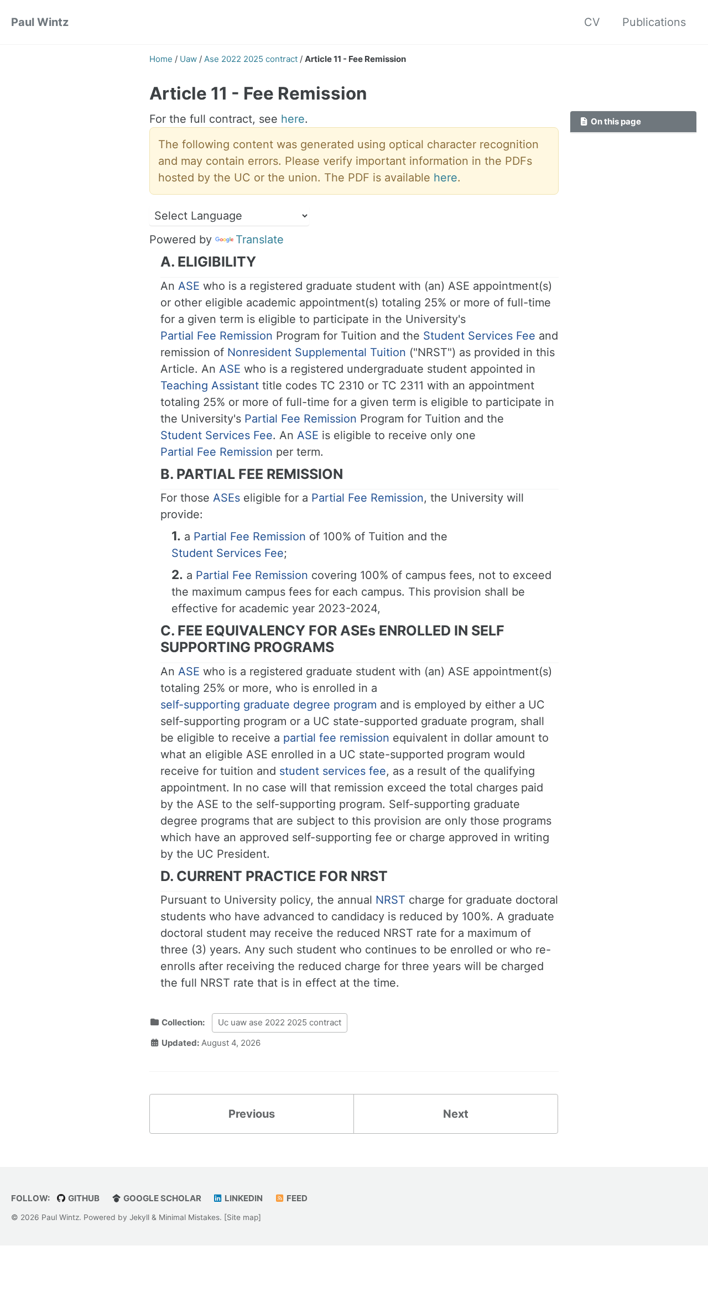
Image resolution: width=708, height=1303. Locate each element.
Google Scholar (161, 1198)
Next (455, 1113)
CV (592, 22)
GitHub (83, 1198)
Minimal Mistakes (189, 1217)
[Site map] (242, 1217)
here (293, 119)
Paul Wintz (40, 22)
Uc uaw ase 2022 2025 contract (279, 1022)
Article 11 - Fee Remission (258, 93)
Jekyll (139, 1217)
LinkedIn (243, 1198)
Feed (296, 1198)
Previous (251, 1113)
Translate (260, 239)
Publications (654, 22)
